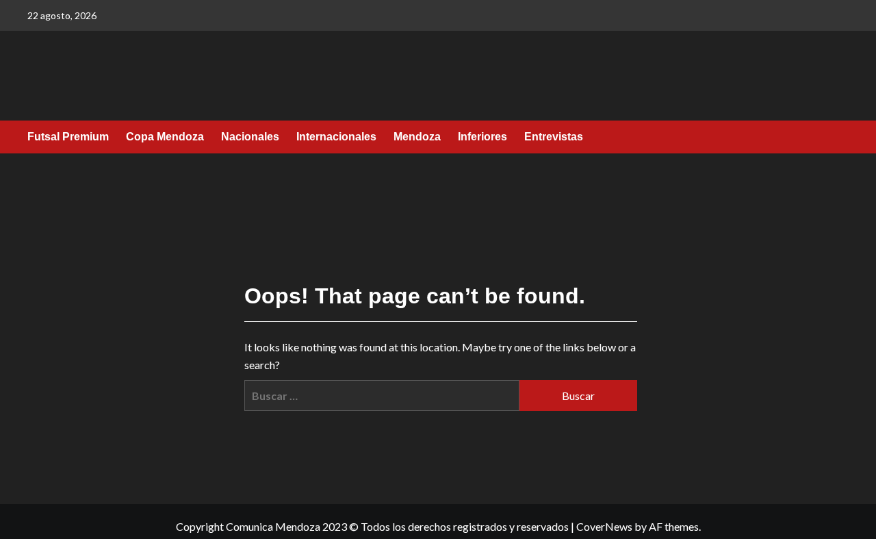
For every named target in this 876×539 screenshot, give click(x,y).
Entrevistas (553, 136)
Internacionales (336, 136)
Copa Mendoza (165, 136)
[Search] (840, 138)
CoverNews (604, 526)
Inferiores (482, 136)
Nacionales (250, 136)
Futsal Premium (68, 136)
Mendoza (417, 136)
